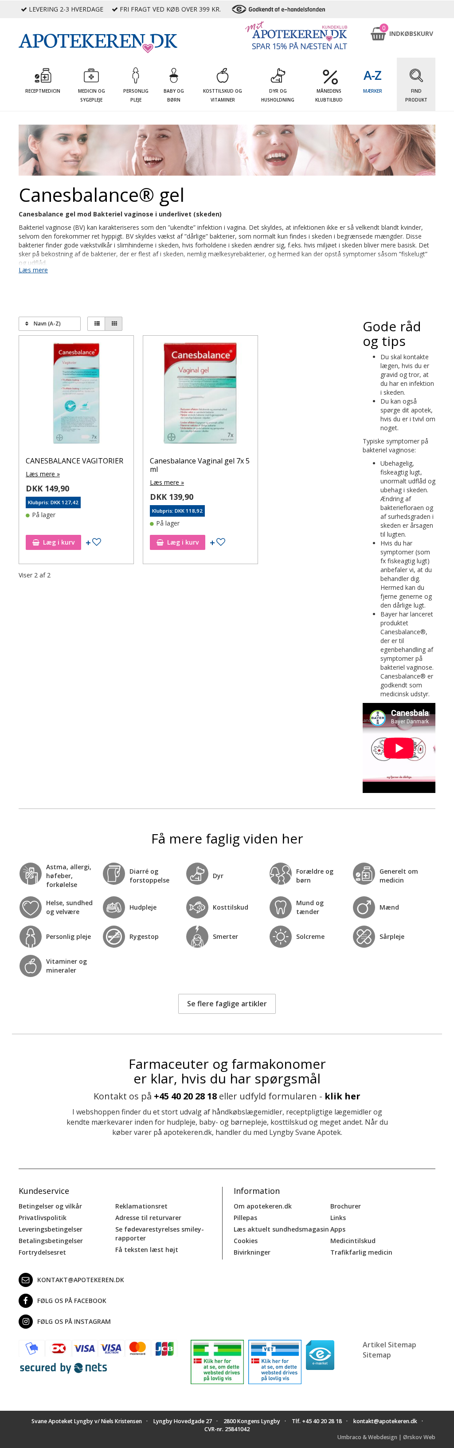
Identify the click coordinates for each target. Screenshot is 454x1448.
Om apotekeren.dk (263, 1206)
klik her (342, 1096)
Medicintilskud (353, 1240)
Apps (337, 1229)
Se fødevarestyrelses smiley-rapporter (159, 1233)
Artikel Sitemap (389, 1345)
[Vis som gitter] (113, 324)
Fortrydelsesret (42, 1252)
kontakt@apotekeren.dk (80, 1279)
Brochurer (345, 1206)
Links (338, 1217)
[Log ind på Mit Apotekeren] (296, 35)
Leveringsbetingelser (50, 1229)
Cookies (246, 1240)
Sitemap (377, 1355)
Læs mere (33, 270)
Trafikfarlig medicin (361, 1252)
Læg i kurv (58, 542)
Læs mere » (43, 474)
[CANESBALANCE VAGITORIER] (76, 395)
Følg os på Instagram (74, 1321)
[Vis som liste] (96, 324)
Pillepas (245, 1217)
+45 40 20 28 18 (185, 1096)
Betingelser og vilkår (50, 1206)
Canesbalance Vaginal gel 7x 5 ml (200, 465)
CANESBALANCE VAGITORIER (74, 461)
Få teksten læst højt (146, 1249)
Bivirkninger (252, 1252)
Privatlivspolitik (43, 1217)
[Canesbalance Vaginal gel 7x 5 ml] (200, 395)
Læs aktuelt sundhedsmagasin (281, 1229)
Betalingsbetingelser (51, 1240)
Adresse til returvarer (148, 1217)
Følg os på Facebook (71, 1300)
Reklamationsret (141, 1206)
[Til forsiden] (98, 43)
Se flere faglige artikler (227, 1003)
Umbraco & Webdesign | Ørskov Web (386, 1437)
